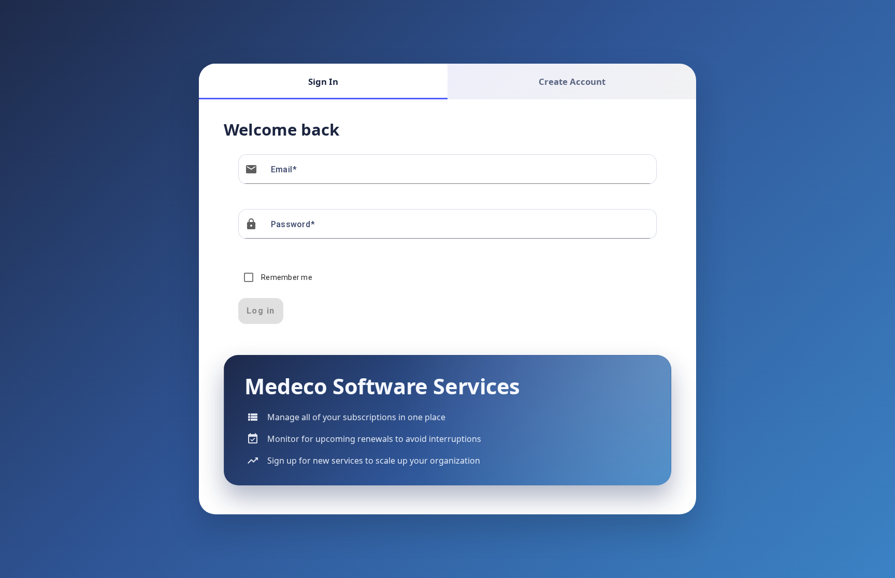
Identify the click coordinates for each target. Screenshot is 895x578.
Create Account (572, 81)
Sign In (323, 81)
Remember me (286, 277)
